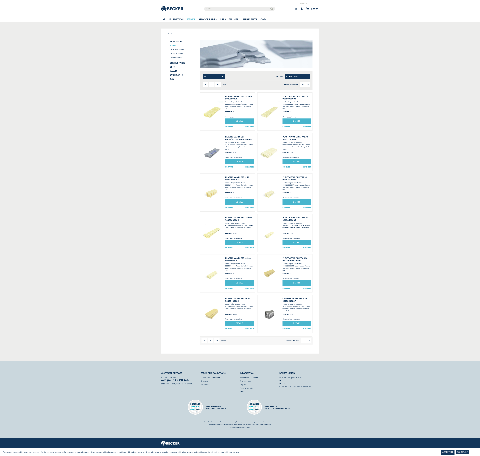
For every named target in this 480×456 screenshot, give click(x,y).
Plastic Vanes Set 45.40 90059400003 (237, 299)
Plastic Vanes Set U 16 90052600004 (294, 178)
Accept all (447, 452)
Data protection (247, 388)
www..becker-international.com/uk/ (295, 386)
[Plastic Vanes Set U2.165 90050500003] (212, 111)
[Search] (271, 9)
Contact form (246, 381)
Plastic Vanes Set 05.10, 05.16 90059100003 (295, 259)
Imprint (243, 384)
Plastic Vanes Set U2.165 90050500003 (238, 97)
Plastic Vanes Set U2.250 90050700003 (295, 97)
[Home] (164, 19)
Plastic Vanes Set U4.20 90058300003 (295, 218)
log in (231, 117)
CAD (172, 79)
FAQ (242, 391)
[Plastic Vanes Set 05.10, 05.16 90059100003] (269, 273)
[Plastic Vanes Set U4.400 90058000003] (212, 232)
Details (239, 121)
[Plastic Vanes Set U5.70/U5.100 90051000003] (212, 152)
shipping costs (250, 424)
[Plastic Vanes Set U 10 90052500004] (212, 192)
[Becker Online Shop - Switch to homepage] (172, 8)
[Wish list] (296, 9)
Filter (207, 76)
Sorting (279, 76)
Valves (173, 71)
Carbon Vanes (177, 49)
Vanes (173, 45)
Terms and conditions (210, 378)
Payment (205, 384)
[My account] (302, 9)
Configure (462, 452)
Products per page (291, 84)
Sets (172, 67)
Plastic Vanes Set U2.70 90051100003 (295, 138)
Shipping (204, 381)
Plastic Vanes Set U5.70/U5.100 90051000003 (238, 138)
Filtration (176, 41)
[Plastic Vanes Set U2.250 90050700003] (269, 111)
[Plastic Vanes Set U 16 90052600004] (269, 192)
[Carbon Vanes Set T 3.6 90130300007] (269, 313)
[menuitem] (239, 9)
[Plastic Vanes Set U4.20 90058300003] (269, 232)
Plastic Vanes (177, 53)
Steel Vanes (176, 57)
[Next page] (211, 84)
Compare (229, 126)
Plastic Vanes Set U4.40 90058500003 (238, 259)
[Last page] (218, 84)
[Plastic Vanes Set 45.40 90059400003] (212, 313)
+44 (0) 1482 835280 (175, 380)
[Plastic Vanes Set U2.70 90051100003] (269, 152)
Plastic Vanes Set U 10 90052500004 (237, 178)
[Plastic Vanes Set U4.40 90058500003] (212, 273)
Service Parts (177, 63)
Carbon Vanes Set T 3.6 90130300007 (294, 299)
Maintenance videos (249, 378)
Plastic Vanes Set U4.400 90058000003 (238, 218)
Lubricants (176, 75)
